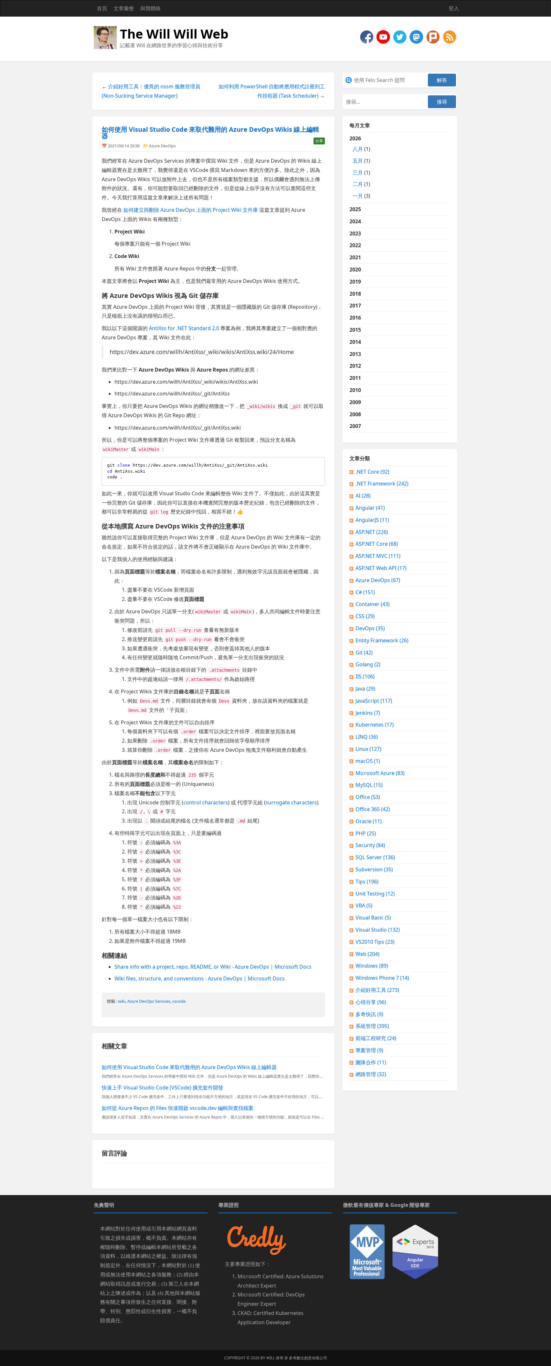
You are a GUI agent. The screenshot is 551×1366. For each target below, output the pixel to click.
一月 (358, 195)
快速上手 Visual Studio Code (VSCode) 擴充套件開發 (162, 1087)
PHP (366, 833)
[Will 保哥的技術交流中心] (367, 36)
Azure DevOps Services (148, 1001)
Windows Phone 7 (382, 977)
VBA (364, 905)
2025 (355, 209)
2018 (355, 293)
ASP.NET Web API (381, 568)
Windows (372, 965)
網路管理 (371, 1074)
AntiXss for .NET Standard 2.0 (184, 328)
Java (365, 688)
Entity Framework (382, 640)
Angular (370, 507)
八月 (358, 148)
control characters (205, 802)
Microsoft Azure (380, 773)
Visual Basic (373, 917)
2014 (355, 341)
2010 (355, 390)
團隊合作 (371, 1062)
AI (363, 495)
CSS (365, 616)
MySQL (369, 784)
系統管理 (372, 1026)
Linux (368, 748)
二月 (358, 184)
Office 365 (373, 809)
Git (364, 652)
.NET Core (372, 471)
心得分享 (371, 1002)
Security (370, 845)
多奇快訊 (369, 1014)
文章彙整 (124, 8)
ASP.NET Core (377, 543)
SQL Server (375, 857)
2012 (355, 365)
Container (373, 604)
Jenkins (368, 712)
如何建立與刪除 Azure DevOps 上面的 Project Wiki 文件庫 (190, 209)
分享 (319, 141)
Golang (368, 664)
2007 (355, 426)
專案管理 (369, 1050)
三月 (358, 172)
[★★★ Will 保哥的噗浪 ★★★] (433, 36)
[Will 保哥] (384, 36)
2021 (355, 257)
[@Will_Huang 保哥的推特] (400, 36)
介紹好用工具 (377, 989)
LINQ (367, 736)
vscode (179, 1001)
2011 (355, 377)
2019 (355, 281)
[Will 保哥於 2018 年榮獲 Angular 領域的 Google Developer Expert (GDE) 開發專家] (415, 1251)
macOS (368, 760)
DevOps (370, 628)
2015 (355, 329)
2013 (355, 354)
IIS (365, 676)
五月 (358, 160)
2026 (359, 167)
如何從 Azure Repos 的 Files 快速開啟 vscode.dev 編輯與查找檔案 (177, 1107)
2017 (355, 305)
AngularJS (372, 519)
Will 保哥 (274, 1358)
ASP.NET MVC (378, 555)
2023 (355, 233)
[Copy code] (318, 463)
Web (367, 953)
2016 (355, 317)
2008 (355, 414)
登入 (454, 8)
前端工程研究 (376, 1038)
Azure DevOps (162, 146)
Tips (367, 881)
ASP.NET (372, 531)
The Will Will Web (174, 33)
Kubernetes (375, 724)
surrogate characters (291, 802)
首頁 (102, 8)
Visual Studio (378, 929)
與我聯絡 (150, 8)
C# (365, 592)
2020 (355, 269)
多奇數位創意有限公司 (308, 1358)
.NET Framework (382, 483)
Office (368, 797)
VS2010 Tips (375, 941)
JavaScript (374, 700)
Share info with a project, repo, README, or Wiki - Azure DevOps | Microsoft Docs (213, 966)
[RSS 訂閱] (449, 36)
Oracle (369, 821)
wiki (121, 1001)
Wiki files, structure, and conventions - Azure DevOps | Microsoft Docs (199, 978)
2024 (355, 221)
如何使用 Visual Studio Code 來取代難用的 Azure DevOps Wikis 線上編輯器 (210, 132)
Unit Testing (375, 893)
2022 (355, 245)
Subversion (374, 869)
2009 (355, 402)
